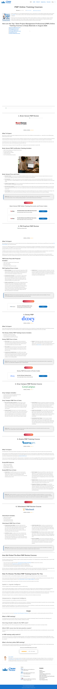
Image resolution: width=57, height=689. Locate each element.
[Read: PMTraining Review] (22, 676)
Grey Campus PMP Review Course (15, 31)
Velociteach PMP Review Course (14, 33)
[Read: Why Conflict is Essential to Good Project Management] (22, 673)
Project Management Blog (43, 679)
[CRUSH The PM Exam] (6, 2)
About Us (40, 670)
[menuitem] (30, 2)
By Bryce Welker (28, 10)
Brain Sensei (39, 344)
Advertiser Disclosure (37, 10)
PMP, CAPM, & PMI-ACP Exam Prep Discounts (46, 676)
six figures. (14, 14)
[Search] (55, 2)
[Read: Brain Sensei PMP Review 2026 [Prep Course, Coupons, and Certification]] (22, 679)
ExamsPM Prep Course (13, 32)
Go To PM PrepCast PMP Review (28, 301)
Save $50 (43, 218)
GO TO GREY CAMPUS (28, 434)
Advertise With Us (42, 671)
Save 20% (43, 306)
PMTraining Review (26, 676)
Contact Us (41, 672)
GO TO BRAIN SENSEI (28, 202)
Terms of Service (42, 678)
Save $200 (43, 211)
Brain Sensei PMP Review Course (14, 27)
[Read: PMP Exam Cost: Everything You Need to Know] (22, 669)
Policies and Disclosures (43, 677)
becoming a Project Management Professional (21, 613)
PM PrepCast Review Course (14, 28)
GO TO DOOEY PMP (29, 367)
